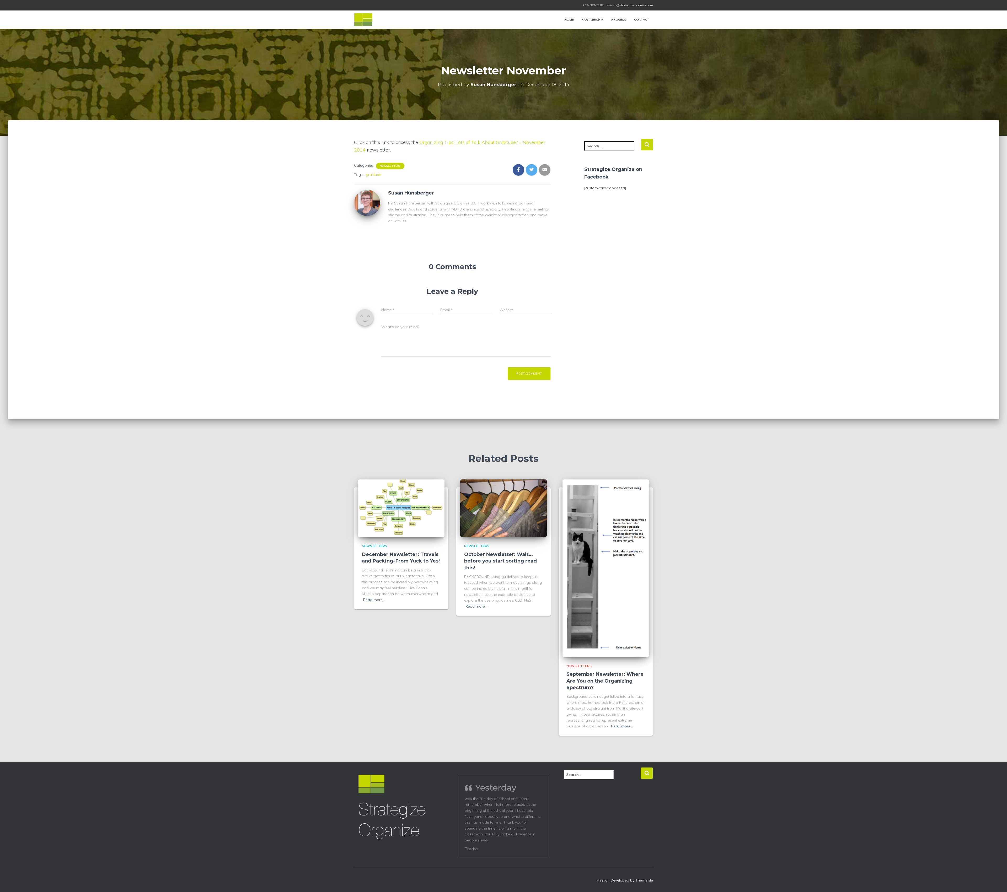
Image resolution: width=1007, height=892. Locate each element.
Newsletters (390, 165)
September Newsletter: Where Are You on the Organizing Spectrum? (605, 680)
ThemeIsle (644, 880)
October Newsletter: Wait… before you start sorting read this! (500, 561)
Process (618, 19)
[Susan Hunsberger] (367, 202)
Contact (641, 19)
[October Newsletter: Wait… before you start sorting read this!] (503, 507)
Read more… (374, 599)
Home (569, 19)
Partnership (592, 19)
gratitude (373, 174)
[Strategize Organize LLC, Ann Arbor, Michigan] (363, 19)
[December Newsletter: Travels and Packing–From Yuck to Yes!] (401, 507)
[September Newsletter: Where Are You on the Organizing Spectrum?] (606, 567)
